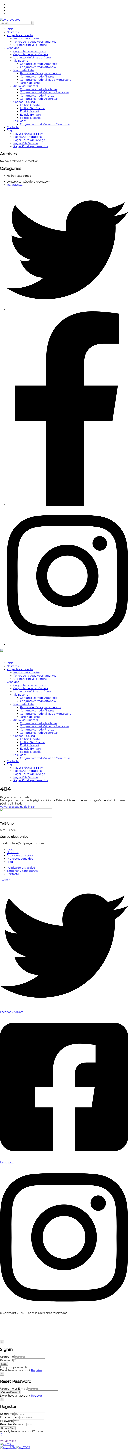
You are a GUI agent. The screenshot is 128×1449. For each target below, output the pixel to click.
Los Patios (19, 121)
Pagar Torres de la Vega (29, 140)
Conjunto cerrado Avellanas (38, 89)
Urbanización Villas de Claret (32, 57)
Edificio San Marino (32, 108)
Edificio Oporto (30, 105)
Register (36, 1370)
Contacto (13, 127)
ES (12, 1444)
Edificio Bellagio (30, 114)
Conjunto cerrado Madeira (30, 54)
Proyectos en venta (20, 35)
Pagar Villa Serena (25, 143)
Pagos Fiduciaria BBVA (28, 133)
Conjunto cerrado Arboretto (39, 98)
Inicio (10, 29)
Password (6, 1360)
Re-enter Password (13, 1424)
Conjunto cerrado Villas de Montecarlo (45, 79)
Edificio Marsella (30, 117)
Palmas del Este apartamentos (40, 73)
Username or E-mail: (13, 1388)
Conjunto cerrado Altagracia (39, 63)
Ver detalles (8, 1441)
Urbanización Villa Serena (30, 44)
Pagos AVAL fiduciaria (27, 136)
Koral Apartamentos (26, 38)
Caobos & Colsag (24, 102)
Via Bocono (20, 60)
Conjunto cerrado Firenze (37, 95)
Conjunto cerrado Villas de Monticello (45, 124)
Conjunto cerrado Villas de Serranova (44, 92)
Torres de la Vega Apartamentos (34, 41)
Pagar (11, 130)
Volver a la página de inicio (17, 806)
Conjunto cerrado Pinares (37, 76)
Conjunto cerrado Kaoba (29, 51)
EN (13, 1447)
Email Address (9, 1417)
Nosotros (12, 32)
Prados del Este (23, 70)
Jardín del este (30, 83)
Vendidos (13, 48)
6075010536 (8, 830)
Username (7, 1356)
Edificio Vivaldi (29, 111)
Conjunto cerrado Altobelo (38, 67)
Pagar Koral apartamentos (30, 146)
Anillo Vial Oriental (25, 86)
